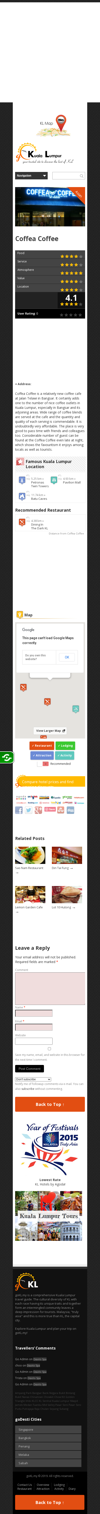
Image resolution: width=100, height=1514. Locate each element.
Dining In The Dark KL (39, 526)
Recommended (60, 764)
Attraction (43, 755)
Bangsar (37, 1393)
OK (67, 657)
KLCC (35, 1401)
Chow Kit (59, 1397)
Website (20, 1035)
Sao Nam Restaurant (29, 868)
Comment (21, 970)
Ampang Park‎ (23, 1393)
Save (52, 809)
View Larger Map (48, 731)
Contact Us (24, 1485)
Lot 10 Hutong (61, 907)
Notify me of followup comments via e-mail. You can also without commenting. (49, 1086)
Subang (63, 1408)
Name (20, 1007)
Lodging (67, 746)
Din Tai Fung (60, 868)
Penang (24, 1446)
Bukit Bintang (67, 1393)
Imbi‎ (28, 1401)
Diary (72, 1489)
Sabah (23, 1463)
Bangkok (25, 1438)
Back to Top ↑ (50, 1104)
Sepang (54, 1408)
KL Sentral (45, 1401)
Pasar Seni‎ (75, 1405)
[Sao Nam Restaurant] (30, 863)
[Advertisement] (50, 52)
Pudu (18, 1408)
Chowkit (48, 1397)
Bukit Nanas (22, 1397)
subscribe (27, 1089)
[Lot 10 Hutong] (67, 902)
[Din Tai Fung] (67, 863)
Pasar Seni (61, 1405)
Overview (43, 1485)
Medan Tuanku (32, 1405)
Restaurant (43, 746)
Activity (66, 755)
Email (19, 1021)
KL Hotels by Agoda (50, 1182)
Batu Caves (39, 499)
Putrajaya (28, 1408)
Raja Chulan (41, 1408)
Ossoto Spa (40, 1359)
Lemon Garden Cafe (29, 907)
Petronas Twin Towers (40, 484)
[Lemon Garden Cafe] (30, 902)
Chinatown (36, 1397)
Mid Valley (48, 1405)
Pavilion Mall (72, 482)
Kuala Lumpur (61, 1401)
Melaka (24, 1455)
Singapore (26, 1429)
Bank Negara (50, 1393)
